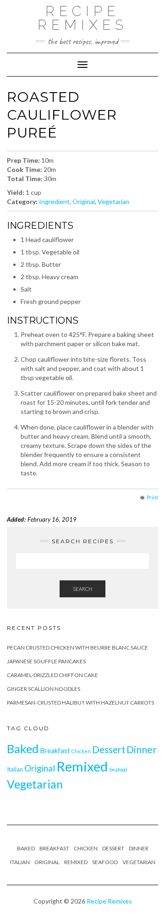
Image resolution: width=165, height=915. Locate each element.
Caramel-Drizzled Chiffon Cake (52, 675)
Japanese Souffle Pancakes (46, 661)
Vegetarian (113, 201)
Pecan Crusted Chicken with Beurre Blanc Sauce (77, 647)
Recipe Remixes (83, 18)
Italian (15, 769)
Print (152, 497)
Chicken (81, 751)
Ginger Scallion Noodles (43, 688)
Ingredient (54, 201)
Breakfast (55, 751)
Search (82, 589)
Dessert (108, 749)
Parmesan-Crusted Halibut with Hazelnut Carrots (80, 702)
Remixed (82, 766)
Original (83, 201)
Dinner (141, 749)
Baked (22, 748)
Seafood (118, 769)
